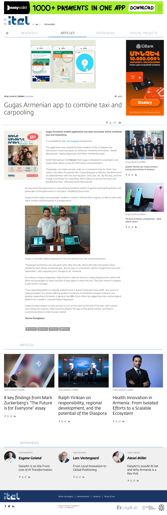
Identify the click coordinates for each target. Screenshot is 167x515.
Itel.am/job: (49, 24)
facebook (31, 329)
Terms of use (109, 497)
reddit (54, 329)
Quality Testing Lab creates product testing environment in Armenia (141, 168)
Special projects (144, 33)
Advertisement (83, 497)
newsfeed (29, 33)
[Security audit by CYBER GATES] (149, 508)
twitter (43, 329)
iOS (63, 141)
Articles (21, 96)
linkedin (65, 329)
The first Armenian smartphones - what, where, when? (143, 220)
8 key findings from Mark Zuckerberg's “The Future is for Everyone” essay (28, 403)
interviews (105, 33)
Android (74, 141)
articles (67, 33)
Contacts (97, 497)
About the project (66, 497)
